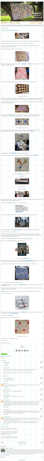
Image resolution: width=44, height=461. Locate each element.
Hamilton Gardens (17, 229)
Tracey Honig (5, 416)
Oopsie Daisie (14, 153)
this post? (26, 258)
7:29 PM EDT (5, 414)
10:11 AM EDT (5, 381)
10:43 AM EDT (5, 387)
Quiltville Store (22, 284)
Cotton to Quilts (15, 313)
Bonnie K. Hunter (4, 356)
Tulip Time (20, 173)
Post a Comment (4, 426)
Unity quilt (24, 63)
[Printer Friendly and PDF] (4, 354)
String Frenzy (35, 155)
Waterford (4, 284)
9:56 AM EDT (5, 376)
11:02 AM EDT (5, 397)
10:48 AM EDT (5, 392)
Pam (4, 383)
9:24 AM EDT (5, 365)
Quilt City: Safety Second (27, 260)
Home (22, 442)
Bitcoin (29, 63)
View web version (22, 444)
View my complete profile (5, 455)
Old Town (32, 131)
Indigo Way (11, 114)
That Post (10, 315)
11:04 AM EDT (5, 407)
